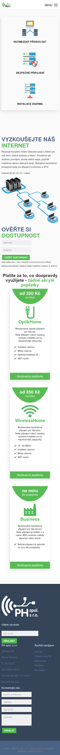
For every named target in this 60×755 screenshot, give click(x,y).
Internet (38, 651)
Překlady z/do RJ (43, 656)
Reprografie (40, 660)
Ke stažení (40, 669)
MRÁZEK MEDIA (35, 751)
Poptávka (39, 665)
